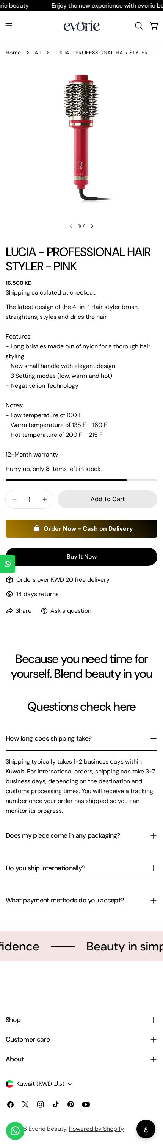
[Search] (138, 25)
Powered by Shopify (96, 1129)
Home (13, 52)
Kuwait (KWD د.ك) (40, 1084)
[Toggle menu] (8, 25)
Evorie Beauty (47, 1129)
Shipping (18, 293)
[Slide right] (92, 226)
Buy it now (82, 557)
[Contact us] (15, 1131)
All (37, 52)
